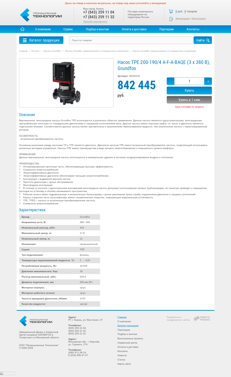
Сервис (68, 29)
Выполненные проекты (130, 338)
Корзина (187, 11)
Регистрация (199, 18)
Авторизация (183, 18)
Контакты (193, 29)
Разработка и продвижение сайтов (178, 318)
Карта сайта (124, 363)
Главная (23, 29)
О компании (43, 29)
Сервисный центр (127, 342)
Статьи (121, 359)
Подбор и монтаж (97, 29)
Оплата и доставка (134, 29)
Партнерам (166, 29)
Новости (122, 355)
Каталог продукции (128, 325)
